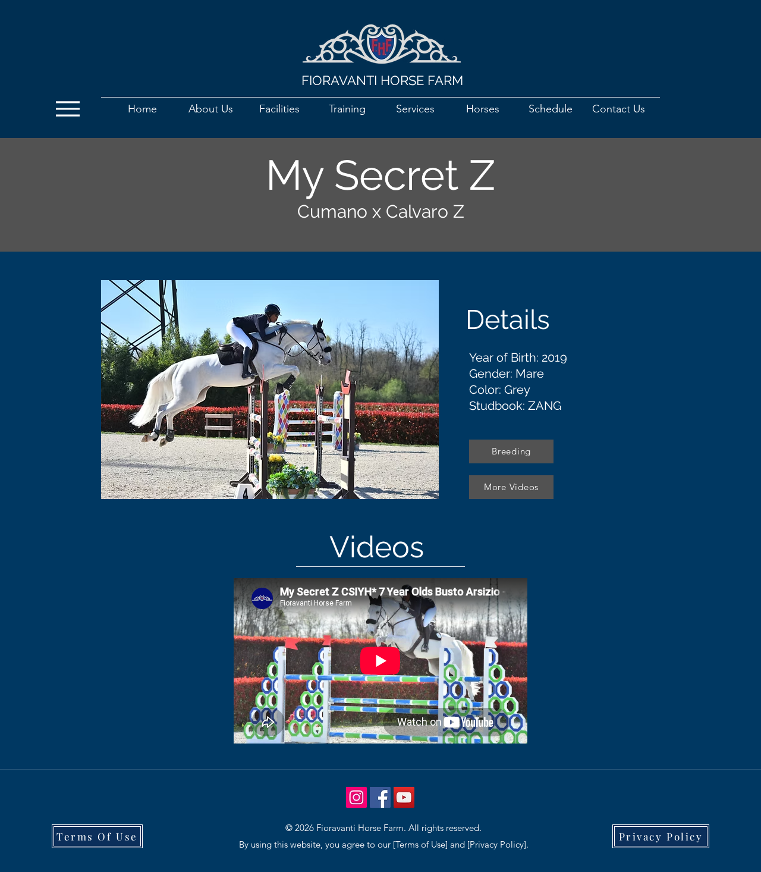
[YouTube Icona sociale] (404, 797)
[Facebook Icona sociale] (380, 797)
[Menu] (71, 108)
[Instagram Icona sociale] (356, 797)
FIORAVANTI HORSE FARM (382, 80)
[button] (270, 389)
